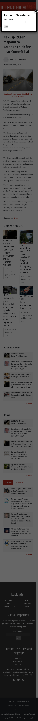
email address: (8, 20)
